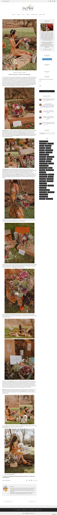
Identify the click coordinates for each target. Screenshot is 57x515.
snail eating (51, 174)
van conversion (43, 187)
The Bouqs (29, 84)
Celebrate (15, 72)
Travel (13, 14)
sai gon (50, 167)
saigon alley (42, 170)
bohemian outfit (43, 143)
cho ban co (42, 152)
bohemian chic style (43, 141)
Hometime (20, 72)
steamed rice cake (43, 176)
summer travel (50, 181)
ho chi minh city (50, 156)
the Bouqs (17, 174)
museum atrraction (43, 163)
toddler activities (43, 185)
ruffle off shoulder (43, 167)
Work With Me (34, 14)
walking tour (42, 198)
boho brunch (50, 143)
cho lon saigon (49, 152)
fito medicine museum (44, 154)
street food (51, 176)
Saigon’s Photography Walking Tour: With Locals (48, 117)
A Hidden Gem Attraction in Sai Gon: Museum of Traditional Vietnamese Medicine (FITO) (47, 105)
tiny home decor (43, 183)
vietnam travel (51, 192)
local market (42, 161)
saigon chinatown (50, 170)
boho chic (42, 145)
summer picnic (42, 181)
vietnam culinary (43, 192)
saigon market (42, 172)
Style (23, 14)
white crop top (49, 198)
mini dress (48, 161)
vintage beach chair (43, 194)
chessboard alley (49, 150)
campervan (42, 150)
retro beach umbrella (44, 165)
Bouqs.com (15, 267)
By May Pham (42, 14)
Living (27, 14)
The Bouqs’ (23, 390)
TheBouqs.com (4, 130)
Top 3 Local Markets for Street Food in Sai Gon (48, 111)
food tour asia (42, 156)
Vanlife (18, 14)
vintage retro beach (43, 196)
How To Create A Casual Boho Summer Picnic (48, 99)
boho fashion (48, 145)
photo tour (51, 163)
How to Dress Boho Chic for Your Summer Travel (48, 123)
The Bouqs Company (22, 132)
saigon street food (43, 174)
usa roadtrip (50, 185)
